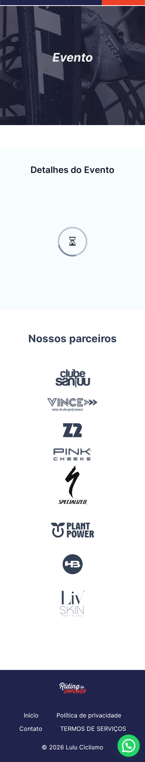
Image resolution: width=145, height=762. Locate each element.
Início (31, 715)
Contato (30, 728)
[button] (128, 746)
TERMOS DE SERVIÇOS (93, 728)
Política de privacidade (89, 715)
